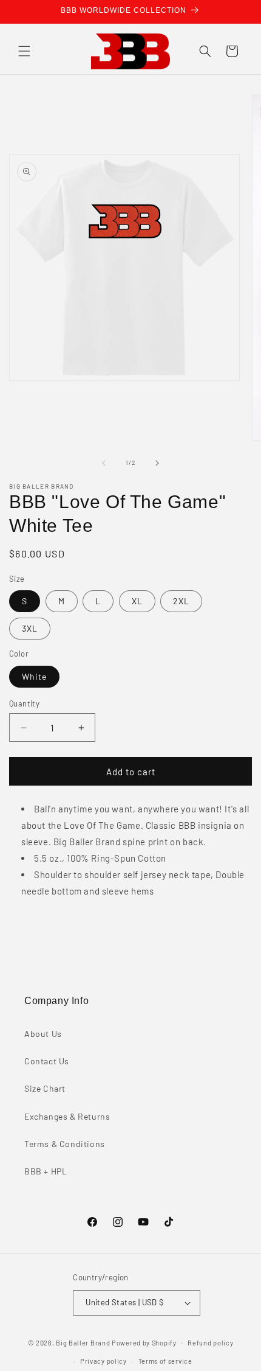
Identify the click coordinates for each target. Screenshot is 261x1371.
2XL (181, 601)
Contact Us (46, 1061)
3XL (30, 628)
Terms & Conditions (64, 1144)
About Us (43, 1033)
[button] (24, 51)
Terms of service (165, 1361)
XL (137, 601)
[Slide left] (103, 463)
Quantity (24, 703)
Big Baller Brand (83, 1342)
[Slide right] (157, 463)
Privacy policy (103, 1361)
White (34, 676)
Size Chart (45, 1088)
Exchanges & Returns (67, 1116)
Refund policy (210, 1343)
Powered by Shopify (144, 1342)
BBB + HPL (45, 1171)
